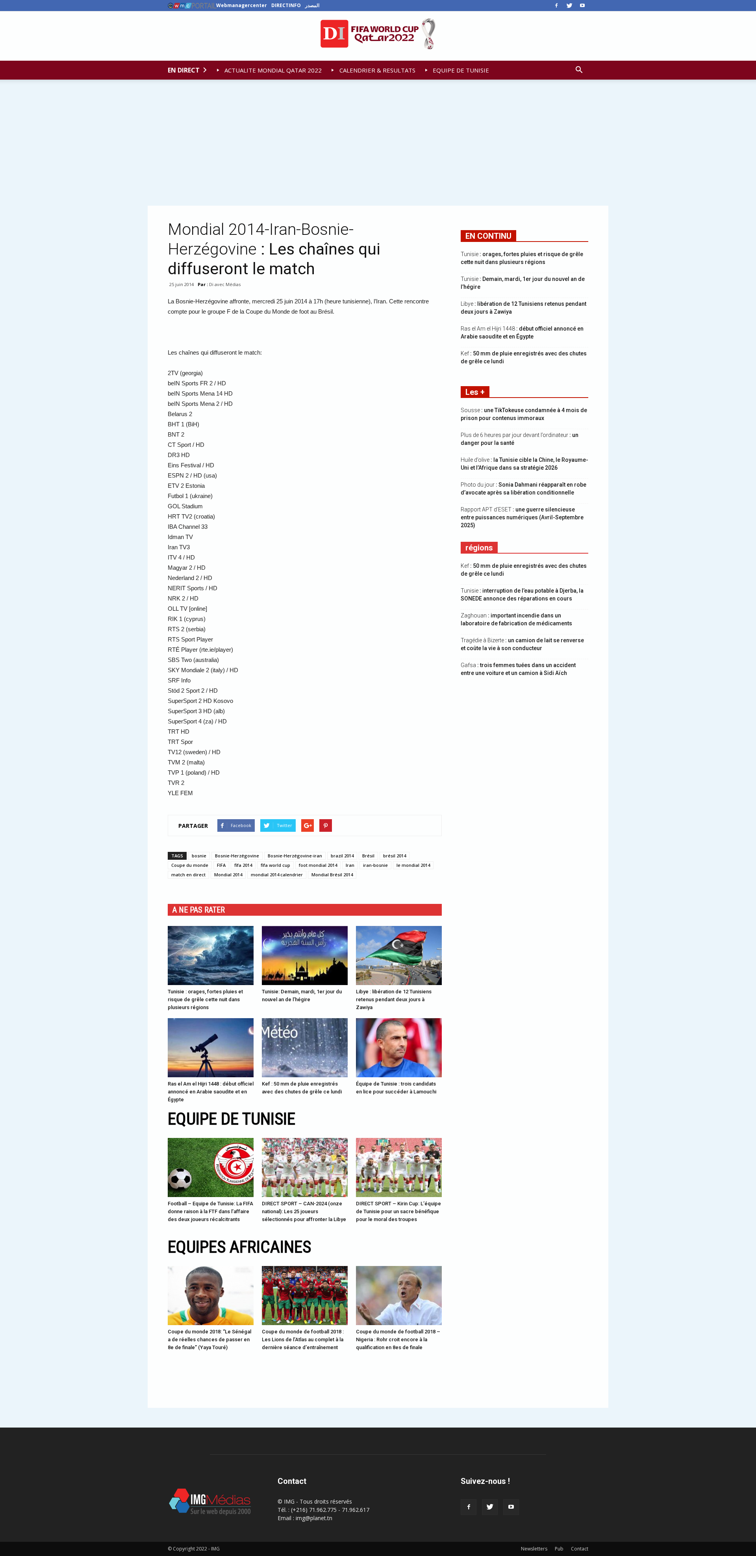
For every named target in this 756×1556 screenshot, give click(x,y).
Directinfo (286, 5)
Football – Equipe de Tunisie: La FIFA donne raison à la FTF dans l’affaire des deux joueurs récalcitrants (210, 1211)
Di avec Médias (225, 284)
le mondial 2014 (413, 865)
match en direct (188, 874)
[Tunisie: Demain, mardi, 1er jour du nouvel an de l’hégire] (305, 955)
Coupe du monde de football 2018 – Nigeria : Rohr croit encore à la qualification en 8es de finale (398, 1339)
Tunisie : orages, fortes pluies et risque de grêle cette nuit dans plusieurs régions (205, 999)
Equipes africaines (239, 1246)
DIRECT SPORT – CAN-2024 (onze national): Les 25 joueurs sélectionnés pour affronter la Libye (304, 1211)
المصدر (312, 5)
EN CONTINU (488, 236)
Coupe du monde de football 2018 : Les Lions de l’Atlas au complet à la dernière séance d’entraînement (303, 1339)
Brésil (368, 856)
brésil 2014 (394, 856)
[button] (578, 70)
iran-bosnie (375, 865)
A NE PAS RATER (198, 910)
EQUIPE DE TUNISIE (460, 70)
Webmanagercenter (241, 5)
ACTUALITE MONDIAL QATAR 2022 (272, 70)
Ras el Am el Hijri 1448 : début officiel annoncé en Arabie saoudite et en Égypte (211, 1091)
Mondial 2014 (228, 874)
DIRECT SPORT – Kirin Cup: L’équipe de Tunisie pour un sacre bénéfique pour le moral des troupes (398, 1211)
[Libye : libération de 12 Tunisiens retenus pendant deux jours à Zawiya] (399, 955)
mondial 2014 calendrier (277, 874)
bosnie (199, 856)
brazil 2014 (342, 856)
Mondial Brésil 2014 (332, 874)
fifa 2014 (243, 865)
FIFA (221, 865)
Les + (475, 392)
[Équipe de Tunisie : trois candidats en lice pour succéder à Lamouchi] (399, 1047)
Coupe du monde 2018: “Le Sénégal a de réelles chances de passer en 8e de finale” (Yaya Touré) (209, 1339)
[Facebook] (556, 5)
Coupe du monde (189, 865)
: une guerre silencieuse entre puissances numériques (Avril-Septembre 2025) (522, 517)
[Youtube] (582, 5)
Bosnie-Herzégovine (237, 856)
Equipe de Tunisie (231, 1118)
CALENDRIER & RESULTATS (376, 70)
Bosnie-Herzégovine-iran (295, 856)
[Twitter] (569, 5)
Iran (350, 865)
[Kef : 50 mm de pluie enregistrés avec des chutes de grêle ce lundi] (305, 1047)
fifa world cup (275, 865)
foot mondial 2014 (318, 865)
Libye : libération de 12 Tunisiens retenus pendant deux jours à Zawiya (394, 999)
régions (479, 547)
